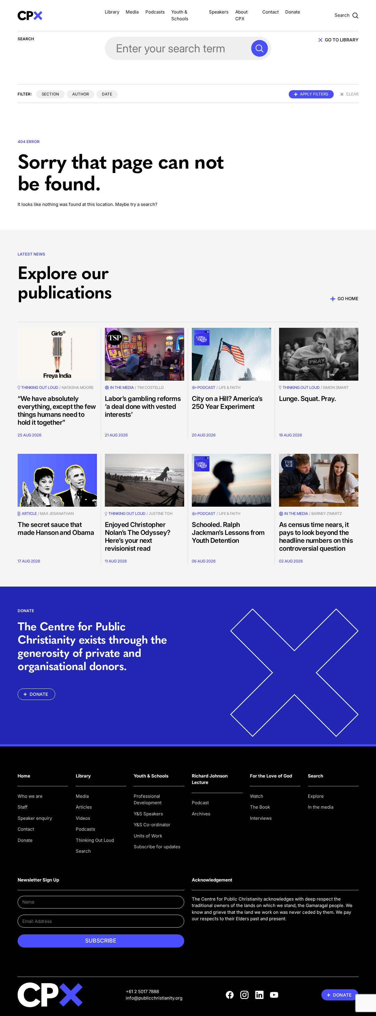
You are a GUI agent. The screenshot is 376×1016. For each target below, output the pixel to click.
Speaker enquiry (35, 818)
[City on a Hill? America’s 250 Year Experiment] (231, 354)
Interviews (261, 818)
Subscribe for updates (157, 846)
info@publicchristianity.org (154, 998)
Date (107, 94)
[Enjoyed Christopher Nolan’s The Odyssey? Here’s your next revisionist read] (144, 480)
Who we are (30, 796)
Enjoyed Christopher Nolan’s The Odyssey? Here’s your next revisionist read (137, 536)
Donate (292, 12)
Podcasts (155, 12)
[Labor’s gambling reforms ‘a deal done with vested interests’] (144, 354)
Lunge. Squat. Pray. (307, 398)
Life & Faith (229, 387)
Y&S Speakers (148, 814)
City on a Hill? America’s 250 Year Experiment (227, 402)
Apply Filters (314, 94)
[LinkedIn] (259, 995)
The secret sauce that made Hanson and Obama (56, 528)
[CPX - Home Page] (57, 15)
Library (112, 12)
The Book (260, 807)
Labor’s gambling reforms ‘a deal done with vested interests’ (143, 406)
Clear (352, 94)
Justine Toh (160, 513)
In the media (320, 807)
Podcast (206, 387)
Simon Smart (336, 387)
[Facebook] (230, 995)
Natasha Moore (77, 387)
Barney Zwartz (326, 513)
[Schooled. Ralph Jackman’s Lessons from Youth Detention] (231, 480)
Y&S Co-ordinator (152, 824)
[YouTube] (274, 995)
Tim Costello (150, 387)
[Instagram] (244, 995)
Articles (84, 807)
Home (24, 776)
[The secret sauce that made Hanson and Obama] (57, 480)
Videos (83, 818)
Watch (256, 796)
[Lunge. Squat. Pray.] (318, 354)
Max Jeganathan (57, 513)
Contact (270, 12)
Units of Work (148, 836)
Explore (316, 796)
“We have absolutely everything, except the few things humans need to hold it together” (56, 410)
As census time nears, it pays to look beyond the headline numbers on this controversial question (316, 536)
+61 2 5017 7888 (142, 991)
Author (80, 94)
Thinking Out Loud (95, 840)
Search (83, 851)
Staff (23, 807)
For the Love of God (271, 776)
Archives (201, 814)
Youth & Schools (151, 776)
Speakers (219, 12)
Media (132, 12)
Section (50, 94)
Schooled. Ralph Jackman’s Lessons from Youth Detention (228, 532)
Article (29, 513)
